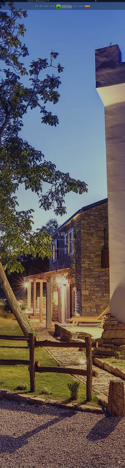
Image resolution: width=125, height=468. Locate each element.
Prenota (87, 6)
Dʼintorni (52, 6)
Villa (41, 6)
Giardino (46, 6)
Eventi (75, 6)
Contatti (81, 6)
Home (36, 6)
